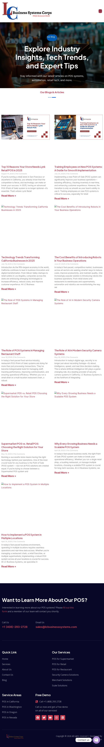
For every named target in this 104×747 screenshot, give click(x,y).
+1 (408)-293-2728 (14, 627)
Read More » (8, 195)
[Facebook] (37, 717)
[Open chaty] (96, 740)
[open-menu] (100, 11)
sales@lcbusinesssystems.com (56, 627)
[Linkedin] (62, 717)
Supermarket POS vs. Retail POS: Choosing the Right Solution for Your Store (22, 447)
